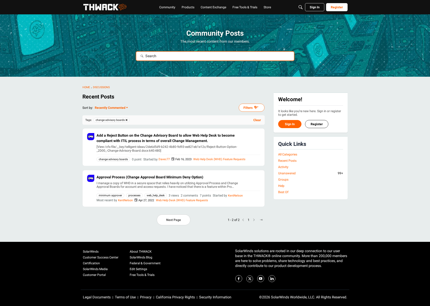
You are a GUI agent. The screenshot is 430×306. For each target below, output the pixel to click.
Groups (283, 179)
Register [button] (317, 124)
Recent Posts (287, 160)
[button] (90, 136)
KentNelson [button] (235, 195)
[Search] (301, 7)
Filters (248, 107)
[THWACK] (104, 7)
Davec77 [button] (164, 159)
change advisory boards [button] (113, 159)
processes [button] (134, 195)
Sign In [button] (290, 124)
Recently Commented (110, 108)
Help (281, 186)
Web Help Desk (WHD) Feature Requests (219, 159)
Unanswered (310, 173)
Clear (257, 120)
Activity (283, 167)
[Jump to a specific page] (261, 219)
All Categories (287, 154)
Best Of (283, 192)
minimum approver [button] (110, 195)
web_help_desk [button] (156, 195)
